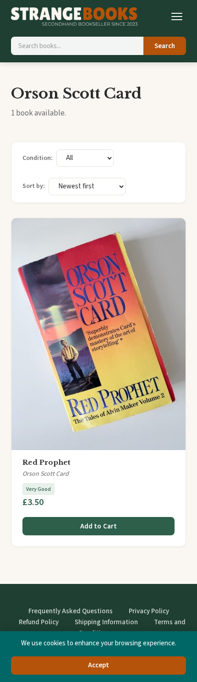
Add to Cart (98, 526)
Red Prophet (46, 462)
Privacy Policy (149, 611)
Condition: (37, 158)
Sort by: (33, 186)
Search (164, 46)
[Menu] (177, 16)
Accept (98, 665)
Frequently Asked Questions (70, 611)
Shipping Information (106, 622)
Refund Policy (39, 622)
